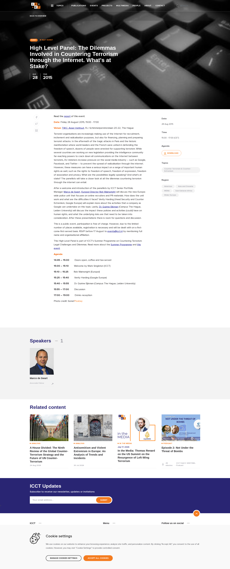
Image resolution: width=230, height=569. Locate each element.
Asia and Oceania (185, 186)
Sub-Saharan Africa (183, 191)
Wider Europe (170, 195)
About (147, 6)
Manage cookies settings (63, 558)
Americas (168, 186)
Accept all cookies (98, 558)
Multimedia (122, 6)
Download (172, 153)
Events (94, 6)
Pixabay (78, 301)
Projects (107, 6)
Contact (160, 6)
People (136, 6)
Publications (78, 6)
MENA (166, 191)
